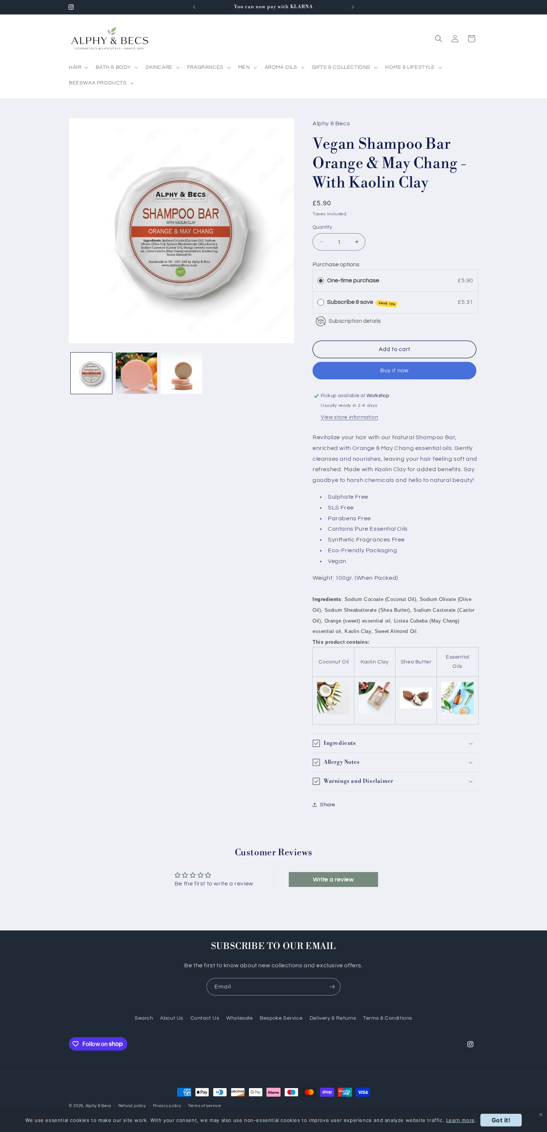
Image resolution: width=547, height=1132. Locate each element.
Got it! (501, 1120)
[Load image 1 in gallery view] (91, 373)
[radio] (320, 280)
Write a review (333, 879)
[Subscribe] (332, 987)
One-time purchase (353, 280)
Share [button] (327, 804)
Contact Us (205, 1018)
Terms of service (204, 1105)
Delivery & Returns (333, 1018)
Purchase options (336, 264)
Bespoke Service (281, 1018)
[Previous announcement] (194, 7)
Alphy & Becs (98, 1106)
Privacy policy (167, 1105)
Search (144, 1018)
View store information (349, 416)
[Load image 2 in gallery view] (136, 373)
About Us (171, 1018)
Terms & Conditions (387, 1018)
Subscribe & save (361, 302)
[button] (77, 67)
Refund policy (132, 1105)
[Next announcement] (353, 7)
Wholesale (239, 1018)
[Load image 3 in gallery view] (181, 373)
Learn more (460, 1120)
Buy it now (394, 370)
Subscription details (355, 321)
